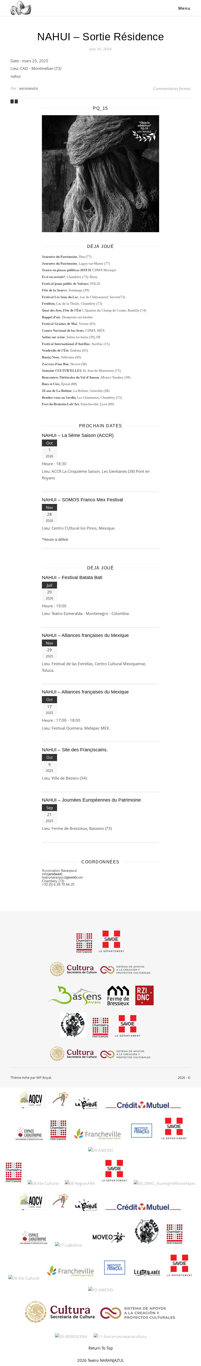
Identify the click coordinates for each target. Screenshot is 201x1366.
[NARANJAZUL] (20, 8)
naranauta (28, 88)
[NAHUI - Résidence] (12, 101)
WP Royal (43, 1077)
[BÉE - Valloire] (16, 101)
